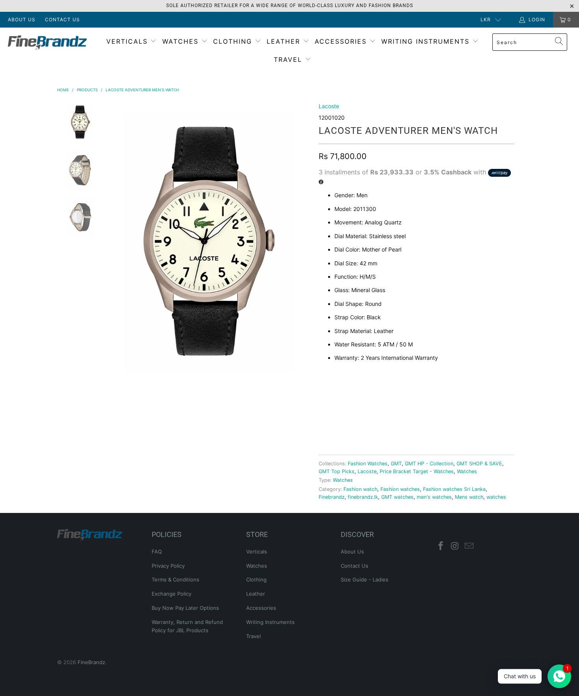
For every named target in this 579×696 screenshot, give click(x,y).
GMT (396, 463)
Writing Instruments (426, 41)
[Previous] (107, 242)
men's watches (434, 497)
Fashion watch (360, 489)
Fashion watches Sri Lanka (454, 489)
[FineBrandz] (50, 42)
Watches (181, 41)
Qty (324, 389)
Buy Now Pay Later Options (185, 608)
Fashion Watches (368, 463)
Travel (289, 59)
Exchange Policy (171, 593)
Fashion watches (400, 489)
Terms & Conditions (175, 579)
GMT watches (397, 497)
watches (496, 497)
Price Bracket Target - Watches (417, 471)
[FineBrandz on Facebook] (441, 546)
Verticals (128, 41)
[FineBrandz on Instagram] (455, 546)
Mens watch (469, 497)
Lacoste (329, 106)
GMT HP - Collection (429, 463)
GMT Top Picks (336, 471)
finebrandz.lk (363, 497)
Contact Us (62, 19)
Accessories (342, 41)
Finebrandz (332, 497)
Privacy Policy (168, 566)
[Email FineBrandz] (469, 546)
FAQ (157, 551)
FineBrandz (91, 662)
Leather (285, 41)
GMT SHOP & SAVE (479, 463)
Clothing (234, 41)
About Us (21, 19)
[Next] (303, 242)
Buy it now (464, 426)
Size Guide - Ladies (364, 579)
